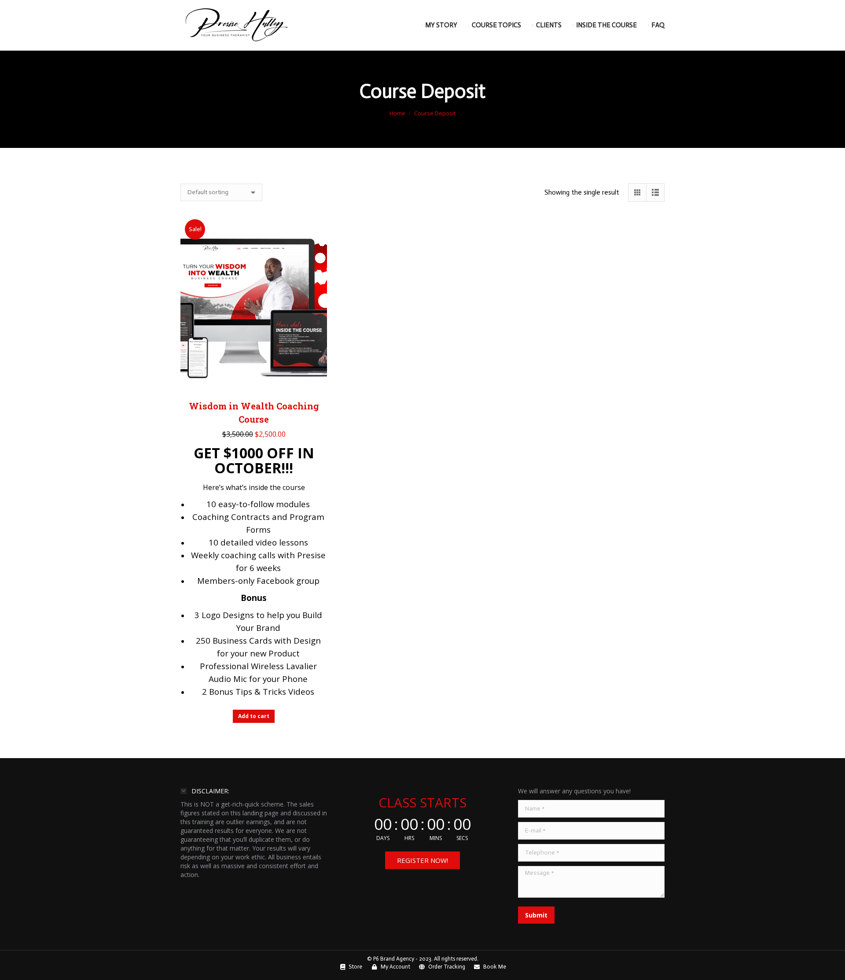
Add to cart (253, 716)
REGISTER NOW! (422, 860)
